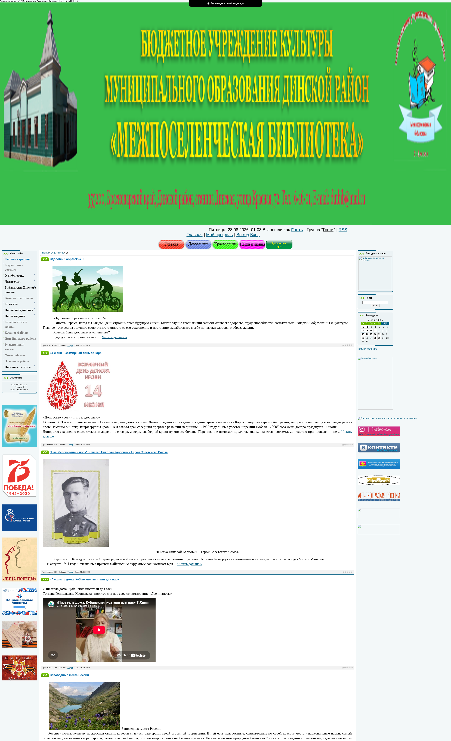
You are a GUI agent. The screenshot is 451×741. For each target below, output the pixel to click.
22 (363, 338)
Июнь (61, 253)
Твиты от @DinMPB (367, 349)
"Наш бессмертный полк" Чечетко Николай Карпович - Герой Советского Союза (109, 452)
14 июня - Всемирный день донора (75, 353)
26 (379, 338)
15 (363, 334)
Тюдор (70, 345)
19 (379, 334)
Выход (242, 234)
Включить (53, 1)
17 (371, 334)
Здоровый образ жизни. (67, 259)
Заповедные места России (69, 675)
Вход (255, 234)
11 (375, 330)
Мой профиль (219, 234)
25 (375, 338)
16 (367, 334)
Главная (195, 234)
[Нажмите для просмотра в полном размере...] (87, 310)
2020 (53, 253)
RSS (305, 229)
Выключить (42, 1)
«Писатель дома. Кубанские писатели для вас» (84, 579)
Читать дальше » (114, 336)
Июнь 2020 (375, 320)
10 (371, 330)
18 (375, 334)
